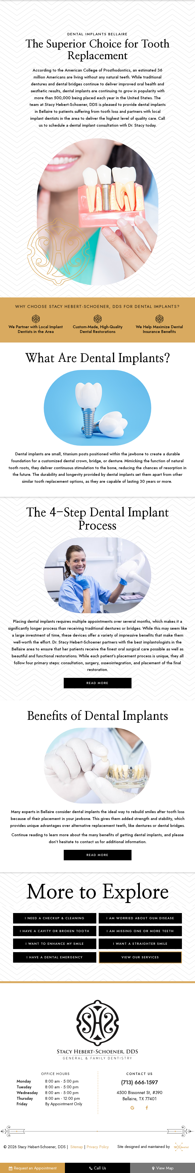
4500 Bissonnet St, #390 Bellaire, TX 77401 (139, 1096)
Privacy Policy (98, 1147)
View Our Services (140, 957)
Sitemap (76, 1147)
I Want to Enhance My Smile (55, 943)
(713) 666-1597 (139, 1082)
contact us (89, 842)
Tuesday (24, 1087)
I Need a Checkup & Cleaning (55, 918)
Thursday (25, 1098)
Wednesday (27, 1092)
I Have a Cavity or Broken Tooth (54, 931)
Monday (24, 1081)
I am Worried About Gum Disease (140, 918)
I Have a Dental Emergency (55, 957)
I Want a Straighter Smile (140, 943)
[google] (132, 1108)
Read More (97, 683)
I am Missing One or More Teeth (140, 931)
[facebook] (146, 1108)
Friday (22, 1104)
